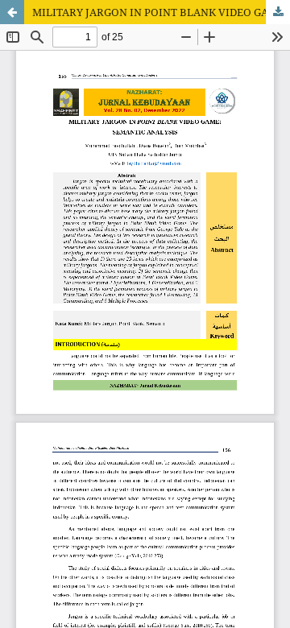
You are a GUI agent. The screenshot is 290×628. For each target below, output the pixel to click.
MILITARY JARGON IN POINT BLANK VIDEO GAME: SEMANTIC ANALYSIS (161, 12)
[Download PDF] (278, 12)
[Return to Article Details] (12, 12)
